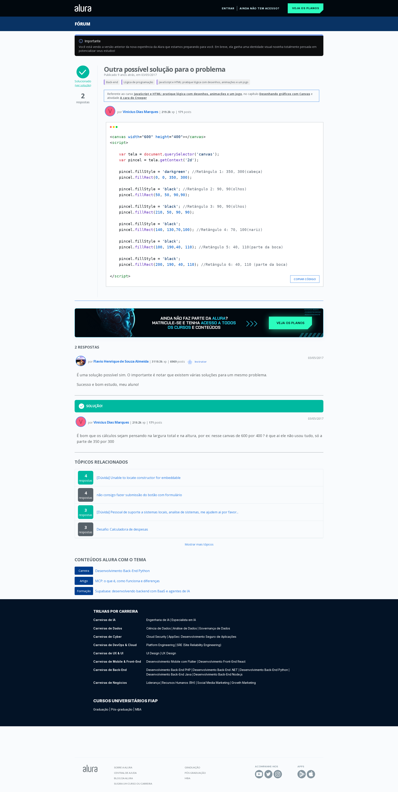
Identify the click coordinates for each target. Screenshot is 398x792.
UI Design (152, 653)
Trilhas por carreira (115, 611)
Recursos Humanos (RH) (178, 682)
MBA (138, 709)
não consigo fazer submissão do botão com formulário (139, 495)
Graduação (100, 709)
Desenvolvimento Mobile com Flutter (171, 661)
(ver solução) (83, 85)
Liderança (153, 682)
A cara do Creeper (133, 98)
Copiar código (305, 279)
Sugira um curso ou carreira (133, 783)
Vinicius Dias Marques (141, 111)
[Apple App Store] (311, 774)
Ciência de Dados (158, 628)
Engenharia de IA (158, 620)
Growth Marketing (244, 682)
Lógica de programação (138, 82)
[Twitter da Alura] (268, 774)
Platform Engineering (160, 645)
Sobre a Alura (123, 767)
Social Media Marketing (213, 682)
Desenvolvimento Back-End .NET (215, 670)
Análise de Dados (185, 628)
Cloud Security (156, 636)
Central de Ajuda (125, 772)
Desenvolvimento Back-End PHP (168, 670)
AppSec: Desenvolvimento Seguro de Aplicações (202, 636)
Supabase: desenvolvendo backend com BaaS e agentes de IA (142, 591)
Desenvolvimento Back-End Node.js (218, 674)
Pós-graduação (121, 709)
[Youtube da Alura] (259, 774)
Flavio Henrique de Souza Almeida (121, 361)
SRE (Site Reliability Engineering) (199, 645)
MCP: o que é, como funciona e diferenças (127, 581)
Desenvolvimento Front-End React (222, 661)
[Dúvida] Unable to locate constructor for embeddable (139, 477)
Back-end (112, 82)
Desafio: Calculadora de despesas (122, 529)
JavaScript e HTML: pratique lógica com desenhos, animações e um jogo (203, 82)
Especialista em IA (184, 620)
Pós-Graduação (195, 772)
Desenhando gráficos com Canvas (284, 94)
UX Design (168, 653)
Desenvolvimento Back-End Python (122, 570)
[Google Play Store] (301, 774)
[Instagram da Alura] (278, 774)
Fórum (82, 24)
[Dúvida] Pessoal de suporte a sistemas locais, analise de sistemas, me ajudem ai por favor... (167, 512)
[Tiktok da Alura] (287, 774)
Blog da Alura (123, 778)
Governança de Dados (214, 628)
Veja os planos (305, 8)
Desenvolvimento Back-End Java (169, 674)
